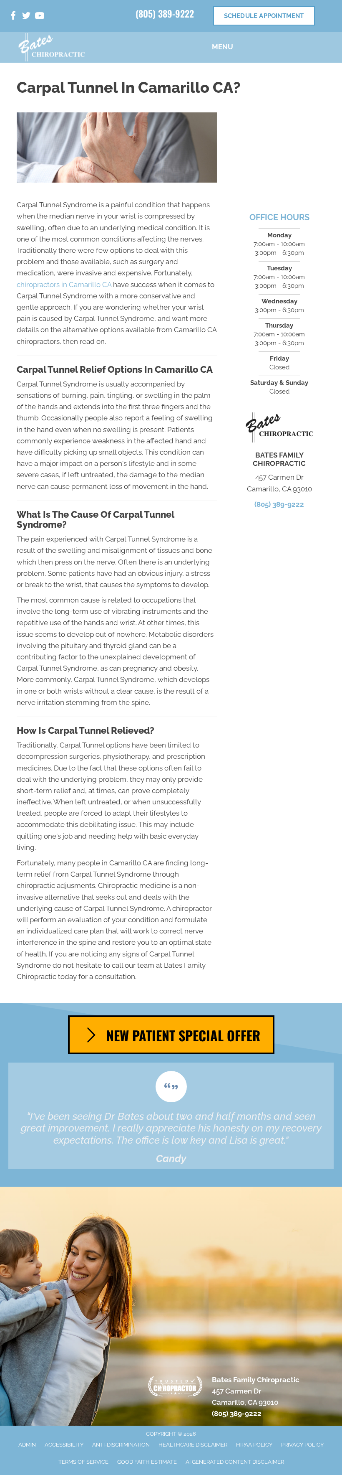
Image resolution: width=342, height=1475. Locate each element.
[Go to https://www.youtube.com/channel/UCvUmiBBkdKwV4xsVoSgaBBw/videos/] (39, 17)
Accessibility (64, 1445)
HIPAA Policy (254, 1445)
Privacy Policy (302, 1445)
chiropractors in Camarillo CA (64, 284)
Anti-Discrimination (121, 1445)
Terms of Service (83, 1462)
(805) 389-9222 (165, 13)
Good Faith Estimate (147, 1462)
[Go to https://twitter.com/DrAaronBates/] (26, 17)
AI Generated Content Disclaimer (235, 1462)
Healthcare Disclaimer (192, 1445)
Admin (27, 1445)
